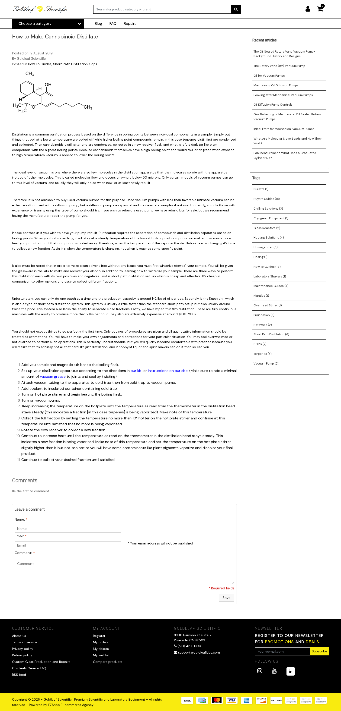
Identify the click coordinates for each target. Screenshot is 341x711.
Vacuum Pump (267, 363)
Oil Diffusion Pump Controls (273, 105)
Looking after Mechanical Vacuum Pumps (283, 95)
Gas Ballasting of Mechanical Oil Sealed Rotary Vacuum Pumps (287, 116)
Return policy (22, 655)
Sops (93, 64)
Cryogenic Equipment (271, 218)
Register (99, 636)
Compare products (107, 662)
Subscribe (319, 651)
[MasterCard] (218, 702)
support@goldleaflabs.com (199, 652)
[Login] (309, 9)
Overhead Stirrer (268, 305)
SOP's (260, 344)
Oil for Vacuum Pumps (269, 76)
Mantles (261, 296)
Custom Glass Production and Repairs (41, 662)
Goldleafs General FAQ (29, 668)
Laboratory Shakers (270, 276)
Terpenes (263, 354)
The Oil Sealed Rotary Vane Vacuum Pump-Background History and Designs (284, 54)
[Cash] (277, 702)
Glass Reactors (267, 228)
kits (46, 271)
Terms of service (24, 642)
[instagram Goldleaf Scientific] (259, 671)
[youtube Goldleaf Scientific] (274, 671)
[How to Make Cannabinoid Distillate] (52, 93)
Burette (261, 189)
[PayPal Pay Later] (307, 702)
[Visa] (233, 702)
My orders (101, 642)
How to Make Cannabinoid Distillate (55, 36)
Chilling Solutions (268, 209)
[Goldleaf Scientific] (40, 9)
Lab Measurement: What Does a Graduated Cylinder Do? (285, 155)
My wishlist (101, 655)
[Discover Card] (263, 702)
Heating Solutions (269, 237)
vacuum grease (53, 376)
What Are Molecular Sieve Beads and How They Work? (288, 141)
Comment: (25, 552)
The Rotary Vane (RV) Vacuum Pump (279, 66)
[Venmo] (322, 702)
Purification (264, 315)
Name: (21, 519)
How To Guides (39, 64)
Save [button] (226, 597)
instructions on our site (168, 370)
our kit (136, 370)
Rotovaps (263, 325)
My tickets (101, 649)
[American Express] (248, 702)
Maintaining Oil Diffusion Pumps (276, 85)
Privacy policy (22, 649)
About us (19, 636)
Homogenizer (266, 247)
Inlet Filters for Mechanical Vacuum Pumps (284, 129)
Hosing (260, 257)
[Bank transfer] (188, 702)
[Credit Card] (203, 702)
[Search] (236, 9)
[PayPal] (292, 702)
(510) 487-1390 (189, 646)
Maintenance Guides (271, 286)
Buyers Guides (267, 199)
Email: (21, 536)
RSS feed (19, 675)
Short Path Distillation (70, 64)
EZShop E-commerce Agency (70, 705)
